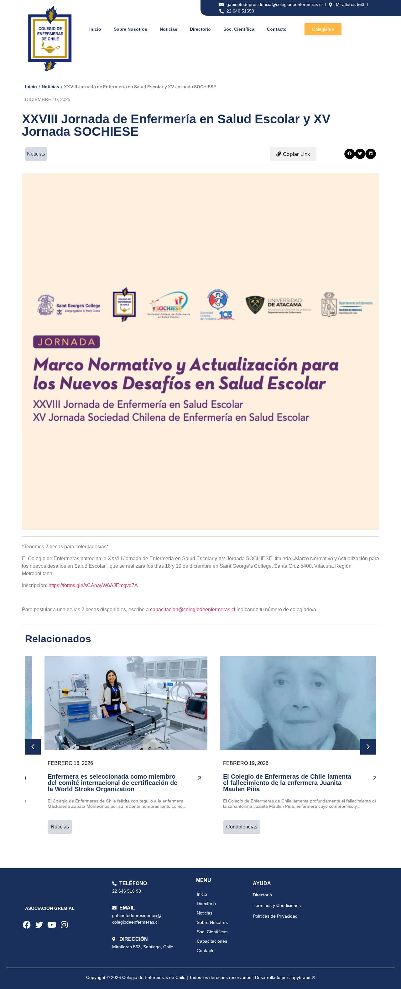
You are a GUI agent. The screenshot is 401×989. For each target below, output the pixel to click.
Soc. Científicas (212, 931)
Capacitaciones (212, 941)
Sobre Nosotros (130, 29)
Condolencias (228, 826)
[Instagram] (64, 925)
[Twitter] (39, 925)
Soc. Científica (238, 29)
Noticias (168, 29)
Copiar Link (295, 154)
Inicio (95, 29)
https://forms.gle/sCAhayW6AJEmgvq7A (93, 585)
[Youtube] (51, 925)
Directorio (200, 29)
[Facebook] (26, 925)
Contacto (277, 29)
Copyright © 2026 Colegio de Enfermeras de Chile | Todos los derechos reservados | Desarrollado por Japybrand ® (200, 977)
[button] (349, 154)
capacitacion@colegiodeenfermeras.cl (192, 609)
